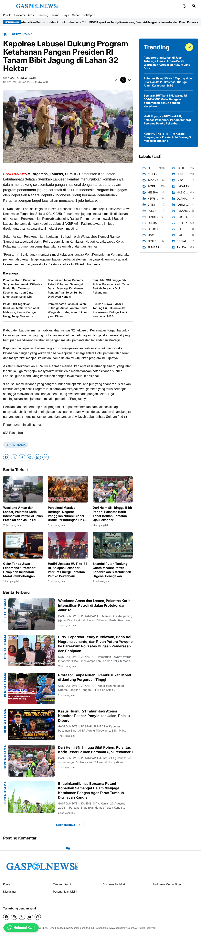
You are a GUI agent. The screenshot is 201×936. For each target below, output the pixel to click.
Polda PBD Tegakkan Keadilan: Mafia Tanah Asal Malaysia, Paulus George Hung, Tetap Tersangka (21, 310)
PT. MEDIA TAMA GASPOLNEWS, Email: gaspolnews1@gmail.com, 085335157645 (57, 927)
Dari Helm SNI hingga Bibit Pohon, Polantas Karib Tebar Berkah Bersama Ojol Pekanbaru (111, 286)
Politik (7, 15)
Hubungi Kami (24, 927)
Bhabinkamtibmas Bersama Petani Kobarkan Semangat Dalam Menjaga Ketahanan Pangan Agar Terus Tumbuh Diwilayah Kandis (66, 288)
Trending (42, 15)
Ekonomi (19, 15)
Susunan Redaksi (114, 884)
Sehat (76, 15)
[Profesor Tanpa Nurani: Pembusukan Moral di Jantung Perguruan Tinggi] (31, 688)
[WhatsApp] (38, 457)
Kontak (7, 884)
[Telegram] (22, 457)
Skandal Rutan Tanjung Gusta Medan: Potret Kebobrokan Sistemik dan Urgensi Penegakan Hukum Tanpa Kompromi (112, 570)
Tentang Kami (62, 884)
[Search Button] (194, 6)
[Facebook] (6, 457)
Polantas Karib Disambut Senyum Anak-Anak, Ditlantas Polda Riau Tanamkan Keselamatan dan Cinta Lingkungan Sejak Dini (22, 288)
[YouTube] (30, 917)
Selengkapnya (65, 824)
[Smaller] (117, 80)
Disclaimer (9, 891)
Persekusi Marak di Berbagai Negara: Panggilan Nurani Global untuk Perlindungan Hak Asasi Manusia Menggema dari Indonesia (68, 514)
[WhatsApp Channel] (38, 917)
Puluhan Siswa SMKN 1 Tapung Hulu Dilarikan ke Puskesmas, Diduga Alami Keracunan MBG (110, 310)
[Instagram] (14, 917)
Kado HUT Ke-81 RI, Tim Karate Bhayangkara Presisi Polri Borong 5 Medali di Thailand (167, 137)
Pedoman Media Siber (167, 884)
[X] (14, 457)
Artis (31, 15)
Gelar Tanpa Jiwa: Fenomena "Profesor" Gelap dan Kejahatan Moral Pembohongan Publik (19, 570)
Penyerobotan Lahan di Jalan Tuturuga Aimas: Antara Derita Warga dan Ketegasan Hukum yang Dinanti (67, 310)
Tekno (55, 15)
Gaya (65, 15)
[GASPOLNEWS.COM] (37, 6)
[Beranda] (5, 34)
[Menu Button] (7, 6)
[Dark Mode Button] (184, 6)
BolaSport (89, 15)
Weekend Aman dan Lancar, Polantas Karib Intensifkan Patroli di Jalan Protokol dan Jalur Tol (23, 514)
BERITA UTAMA (15, 444)
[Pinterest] (30, 457)
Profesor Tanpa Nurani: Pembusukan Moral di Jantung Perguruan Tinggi (94, 677)
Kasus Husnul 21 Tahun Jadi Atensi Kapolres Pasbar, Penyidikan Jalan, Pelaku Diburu (94, 715)
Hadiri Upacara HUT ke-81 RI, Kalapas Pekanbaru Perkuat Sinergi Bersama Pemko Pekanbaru (67, 570)
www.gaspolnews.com (121, 927)
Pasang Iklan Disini (65, 891)
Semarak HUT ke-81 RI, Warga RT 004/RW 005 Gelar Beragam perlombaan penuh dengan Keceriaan (165, 101)
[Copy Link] (45, 457)
